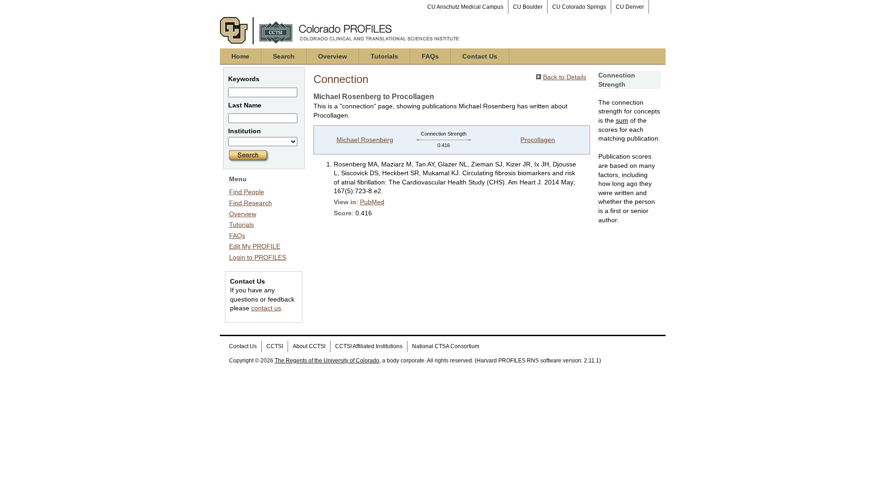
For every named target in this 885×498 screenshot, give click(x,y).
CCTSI (274, 346)
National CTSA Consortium (445, 346)
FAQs (430, 56)
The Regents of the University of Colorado (327, 360)
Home (240, 56)
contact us (266, 308)
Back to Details (564, 77)
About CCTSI (309, 346)
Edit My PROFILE (254, 246)
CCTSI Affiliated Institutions (368, 346)
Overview (332, 56)
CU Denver (630, 7)
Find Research (250, 203)
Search (284, 56)
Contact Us (479, 56)
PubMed (372, 202)
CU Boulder (528, 7)
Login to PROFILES (257, 257)
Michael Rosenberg (364, 139)
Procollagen (537, 139)
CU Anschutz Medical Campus (465, 7)
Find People (246, 192)
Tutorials (384, 56)
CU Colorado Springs (579, 7)
